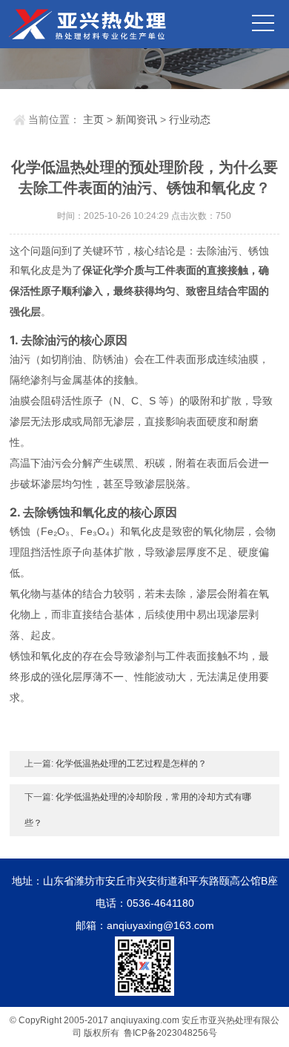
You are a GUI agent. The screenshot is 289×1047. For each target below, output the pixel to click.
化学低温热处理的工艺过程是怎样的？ (131, 763)
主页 (93, 119)
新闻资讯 (136, 119)
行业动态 (189, 119)
